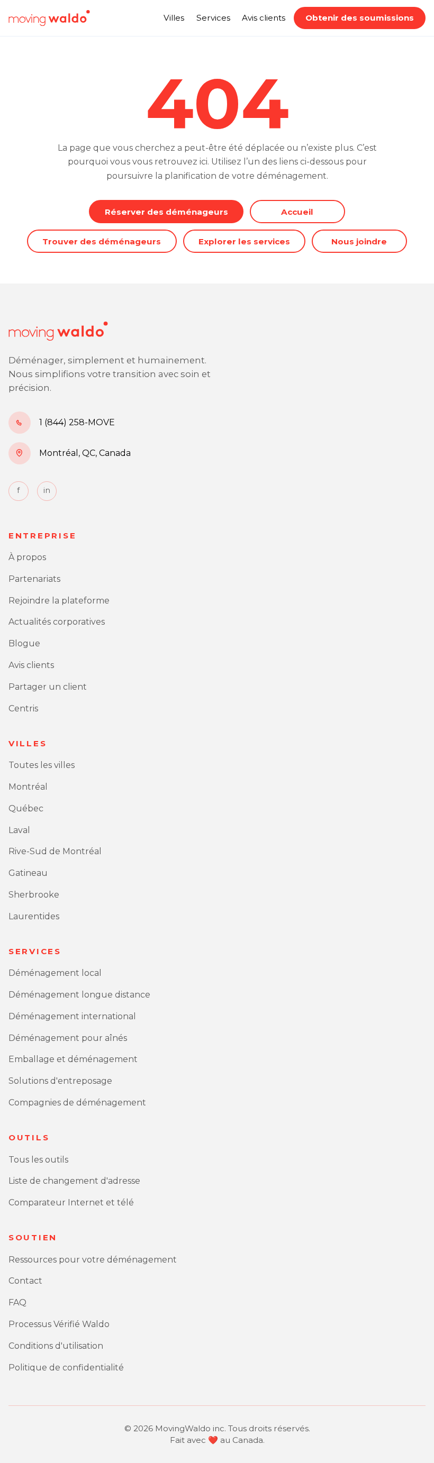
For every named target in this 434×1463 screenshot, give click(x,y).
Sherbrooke (33, 895)
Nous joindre (359, 241)
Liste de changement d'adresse (74, 1181)
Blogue (24, 643)
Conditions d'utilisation (55, 1346)
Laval (19, 830)
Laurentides (33, 916)
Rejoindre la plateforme (59, 601)
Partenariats (34, 579)
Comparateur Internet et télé (71, 1202)
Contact (25, 1281)
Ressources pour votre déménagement (92, 1260)
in (46, 490)
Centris (23, 708)
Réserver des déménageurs (166, 212)
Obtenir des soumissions (359, 18)
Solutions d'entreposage (60, 1081)
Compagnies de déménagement (77, 1103)
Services (213, 18)
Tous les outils (38, 1160)
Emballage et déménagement (73, 1059)
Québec (25, 808)
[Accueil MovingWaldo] (49, 18)
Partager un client (47, 687)
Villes (174, 18)
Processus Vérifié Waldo (59, 1324)
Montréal (28, 787)
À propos (27, 557)
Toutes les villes (41, 765)
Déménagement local (55, 973)
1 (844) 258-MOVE (77, 422)
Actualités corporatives (56, 622)
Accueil (297, 212)
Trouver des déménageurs (101, 241)
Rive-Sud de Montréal (55, 851)
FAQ (17, 1302)
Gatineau (28, 873)
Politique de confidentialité (66, 1368)
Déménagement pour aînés (67, 1038)
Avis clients (263, 18)
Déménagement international (72, 1016)
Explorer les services (244, 241)
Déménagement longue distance (79, 995)
